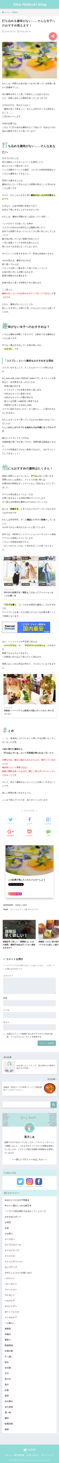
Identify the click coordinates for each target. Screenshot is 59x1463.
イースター (10, 1239)
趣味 (25, 905)
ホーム (9, 1455)
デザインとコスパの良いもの (18, 1273)
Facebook (38, 1186)
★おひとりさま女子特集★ (17, 1200)
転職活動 (9, 1424)
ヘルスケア (10, 1301)
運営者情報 (19, 1455)
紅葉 (7, 1390)
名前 (5, 998)
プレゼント (10, 1295)
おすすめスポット (13, 1217)
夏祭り (8, 1340)
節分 (7, 1384)
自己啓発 (9, 1407)
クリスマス (10, 1256)
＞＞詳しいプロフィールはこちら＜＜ (29, 1159)
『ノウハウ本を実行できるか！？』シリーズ (25, 1211)
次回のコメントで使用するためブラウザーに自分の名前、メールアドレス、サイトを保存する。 (30, 1035)
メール (6, 1010)
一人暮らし (10, 1323)
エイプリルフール (13, 1245)
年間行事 (9, 1351)
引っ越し (9, 1356)
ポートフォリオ (12, 1312)
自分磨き (9, 1401)
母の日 (8, 1379)
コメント (8, 975)
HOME (31, 1449)
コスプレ (34, 909)
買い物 (8, 1412)
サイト (6, 1022)
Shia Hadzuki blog (30, 4)
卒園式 (8, 1334)
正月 (7, 1373)
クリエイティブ (12, 1250)
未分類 (8, 1368)
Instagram (29, 1186)
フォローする (16, 894)
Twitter (20, 1186)
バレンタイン (11, 1284)
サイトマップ (47, 1455)
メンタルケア (11, 1317)
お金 (7, 1228)
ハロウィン (10, 1278)
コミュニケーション (14, 1261)
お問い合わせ (32, 1455)
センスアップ (11, 1267)
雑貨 (7, 1429)
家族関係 (9, 1345)
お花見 (8, 1222)
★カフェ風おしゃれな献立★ (18, 1205)
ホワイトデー (11, 1306)
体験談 (18, 905)
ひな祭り (9, 1234)
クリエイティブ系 (19, 909)
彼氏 (7, 1362)
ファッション (11, 1289)
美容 (7, 1396)
